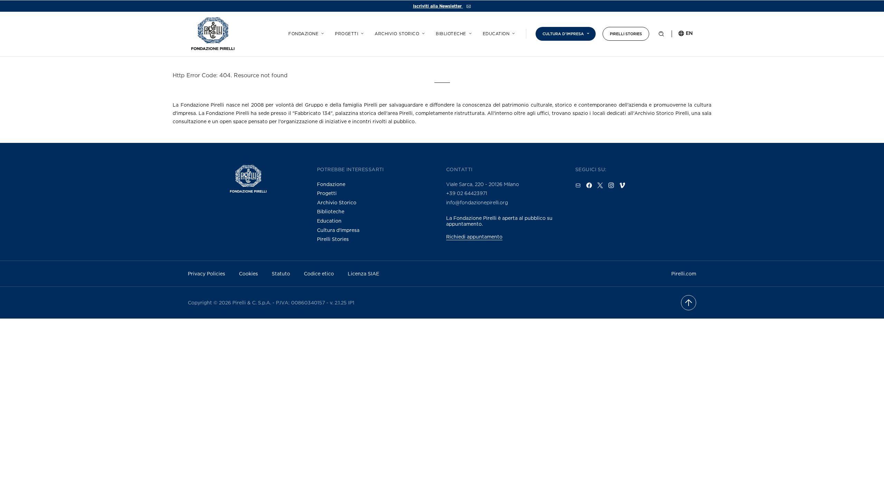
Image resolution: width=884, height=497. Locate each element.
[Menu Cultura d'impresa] (587, 32)
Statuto (281, 273)
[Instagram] (611, 185)
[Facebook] (589, 185)
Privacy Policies (206, 273)
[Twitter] (600, 185)
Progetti (346, 34)
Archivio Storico (336, 202)
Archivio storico (397, 34)
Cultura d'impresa (563, 34)
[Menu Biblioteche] (469, 32)
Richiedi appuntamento (474, 236)
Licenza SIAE (363, 273)
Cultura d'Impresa (338, 230)
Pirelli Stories (626, 34)
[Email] (578, 185)
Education (496, 34)
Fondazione (303, 34)
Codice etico (319, 273)
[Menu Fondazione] (321, 32)
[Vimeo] (622, 185)
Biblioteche (451, 34)
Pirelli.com (683, 273)
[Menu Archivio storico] (422, 32)
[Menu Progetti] (361, 32)
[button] (661, 35)
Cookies (248, 273)
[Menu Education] (512, 32)
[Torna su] (688, 302)
